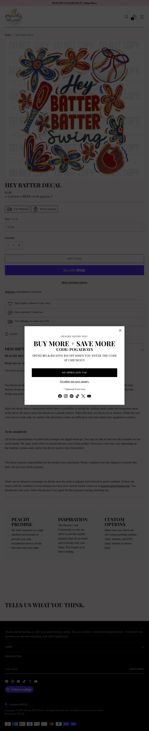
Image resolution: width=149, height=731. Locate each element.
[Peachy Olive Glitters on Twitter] (83, 397)
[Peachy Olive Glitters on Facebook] (60, 397)
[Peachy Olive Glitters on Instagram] (66, 397)
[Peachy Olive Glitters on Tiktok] (77, 397)
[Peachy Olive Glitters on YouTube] (89, 397)
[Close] (120, 330)
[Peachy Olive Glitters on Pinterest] (71, 397)
